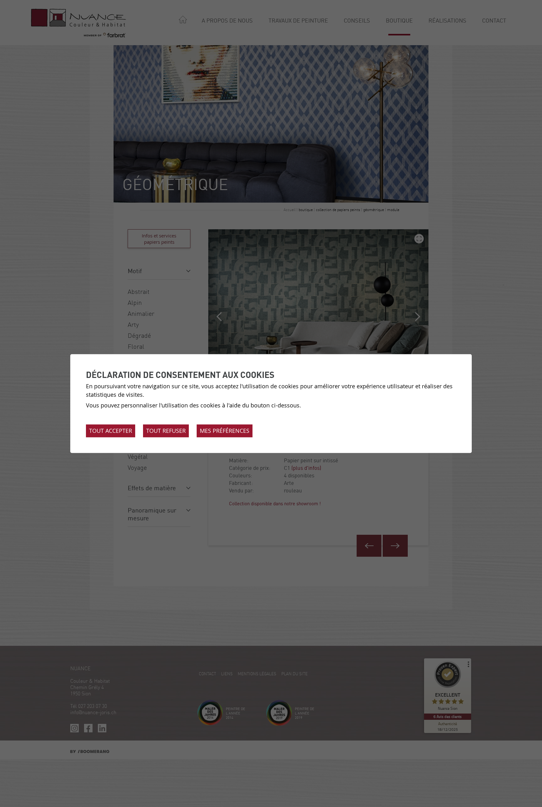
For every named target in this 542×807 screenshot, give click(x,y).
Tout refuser (166, 430)
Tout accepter (110, 430)
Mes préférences (224, 430)
